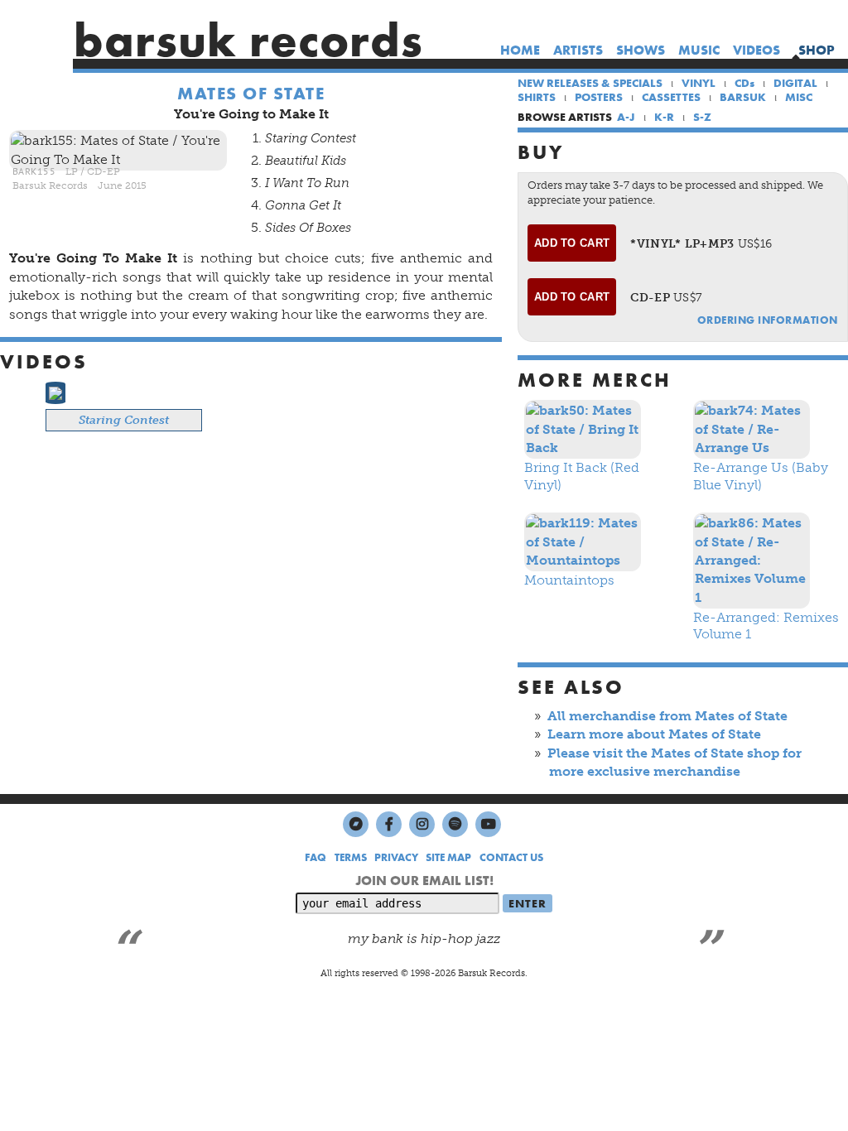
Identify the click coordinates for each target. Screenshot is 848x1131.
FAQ (315, 857)
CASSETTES (671, 96)
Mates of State (251, 93)
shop (816, 50)
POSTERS (599, 96)
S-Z (702, 116)
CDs (744, 82)
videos (756, 50)
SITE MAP (448, 857)
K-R (664, 116)
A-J (626, 116)
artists (578, 50)
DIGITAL (795, 82)
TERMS (351, 857)
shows (640, 50)
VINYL (699, 82)
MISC (798, 96)
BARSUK (743, 96)
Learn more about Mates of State (654, 734)
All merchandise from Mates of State (667, 716)
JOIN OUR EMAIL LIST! (424, 880)
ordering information (767, 320)
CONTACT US (511, 857)
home (520, 50)
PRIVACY (396, 857)
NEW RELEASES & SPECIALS (590, 82)
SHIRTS (537, 96)
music (699, 50)
